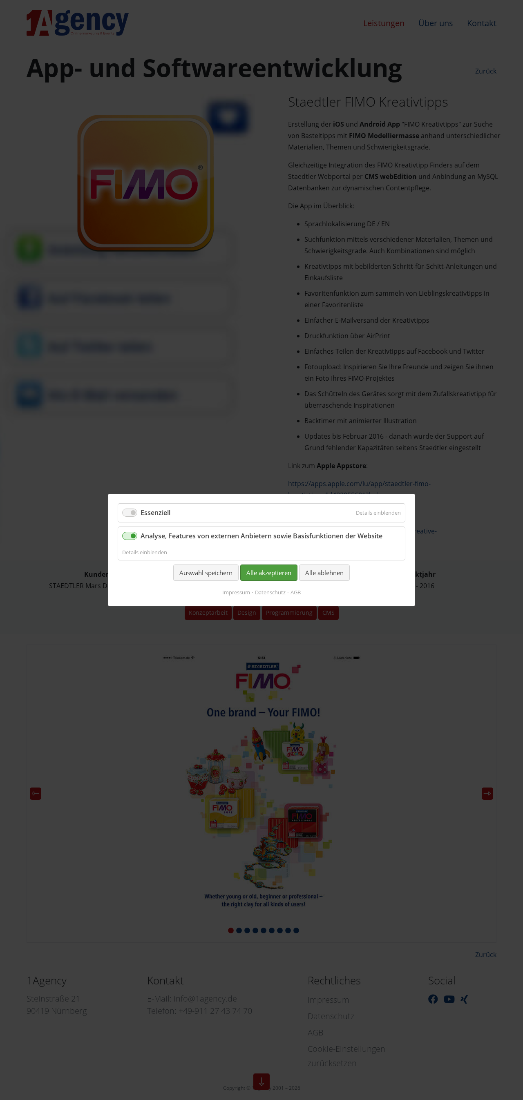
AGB (296, 592)
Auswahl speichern (205, 573)
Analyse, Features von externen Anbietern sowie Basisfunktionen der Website (261, 535)
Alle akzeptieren (268, 573)
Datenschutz (270, 592)
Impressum (236, 592)
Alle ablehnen (324, 573)
